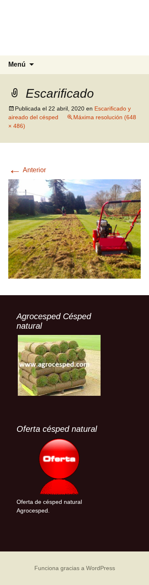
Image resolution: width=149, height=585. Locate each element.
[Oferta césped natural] (59, 467)
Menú (17, 64)
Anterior (27, 169)
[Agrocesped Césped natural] (59, 365)
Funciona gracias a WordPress (74, 568)
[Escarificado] (74, 228)
